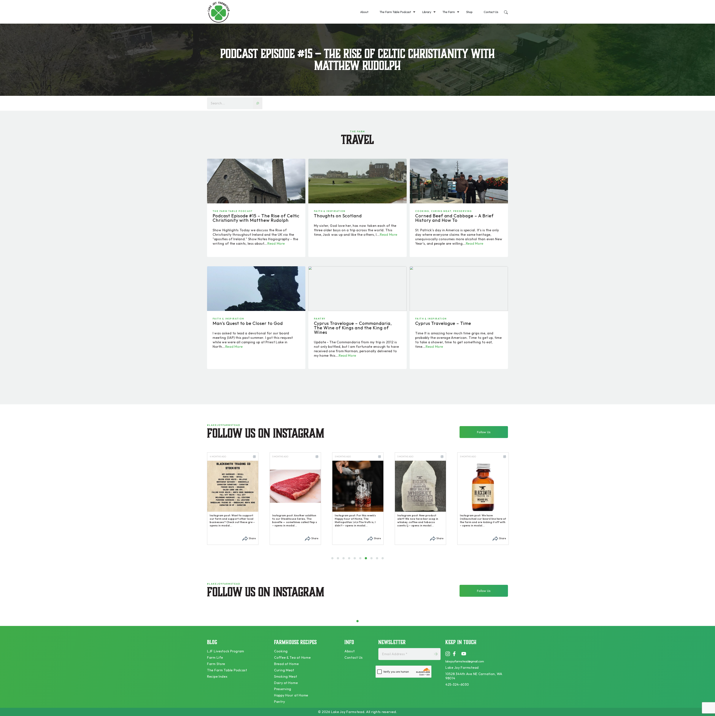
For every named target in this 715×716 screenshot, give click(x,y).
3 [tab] (344, 559)
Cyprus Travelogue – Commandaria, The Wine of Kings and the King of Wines (353, 327)
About (349, 651)
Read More (276, 243)
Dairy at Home (286, 683)
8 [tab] (372, 559)
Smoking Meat (285, 676)
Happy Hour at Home (291, 695)
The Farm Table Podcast (233, 211)
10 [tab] (384, 559)
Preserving (462, 211)
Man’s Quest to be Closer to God (248, 323)
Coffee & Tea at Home (292, 657)
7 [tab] (367, 559)
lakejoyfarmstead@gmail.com (464, 661)
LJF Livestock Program (225, 651)
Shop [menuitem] (469, 12)
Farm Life (215, 657)
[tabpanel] (232, 498)
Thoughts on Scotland (338, 215)
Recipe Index (217, 676)
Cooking (422, 211)
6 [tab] (361, 559)
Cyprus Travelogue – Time (443, 323)
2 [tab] (339, 559)
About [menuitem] (364, 12)
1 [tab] (332, 559)
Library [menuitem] (426, 12)
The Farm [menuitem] (448, 12)
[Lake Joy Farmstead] (218, 12)
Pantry (319, 318)
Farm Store (216, 664)
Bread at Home (286, 664)
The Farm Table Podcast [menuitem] (395, 12)
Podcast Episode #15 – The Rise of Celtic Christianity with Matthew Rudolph (256, 218)
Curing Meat (441, 211)
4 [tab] (350, 559)
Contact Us (353, 657)
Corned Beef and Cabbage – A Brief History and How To (454, 218)
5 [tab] (355, 559)
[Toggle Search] (506, 11)
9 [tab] (378, 559)
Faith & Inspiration (330, 211)
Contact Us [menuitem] (491, 12)
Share (252, 538)
